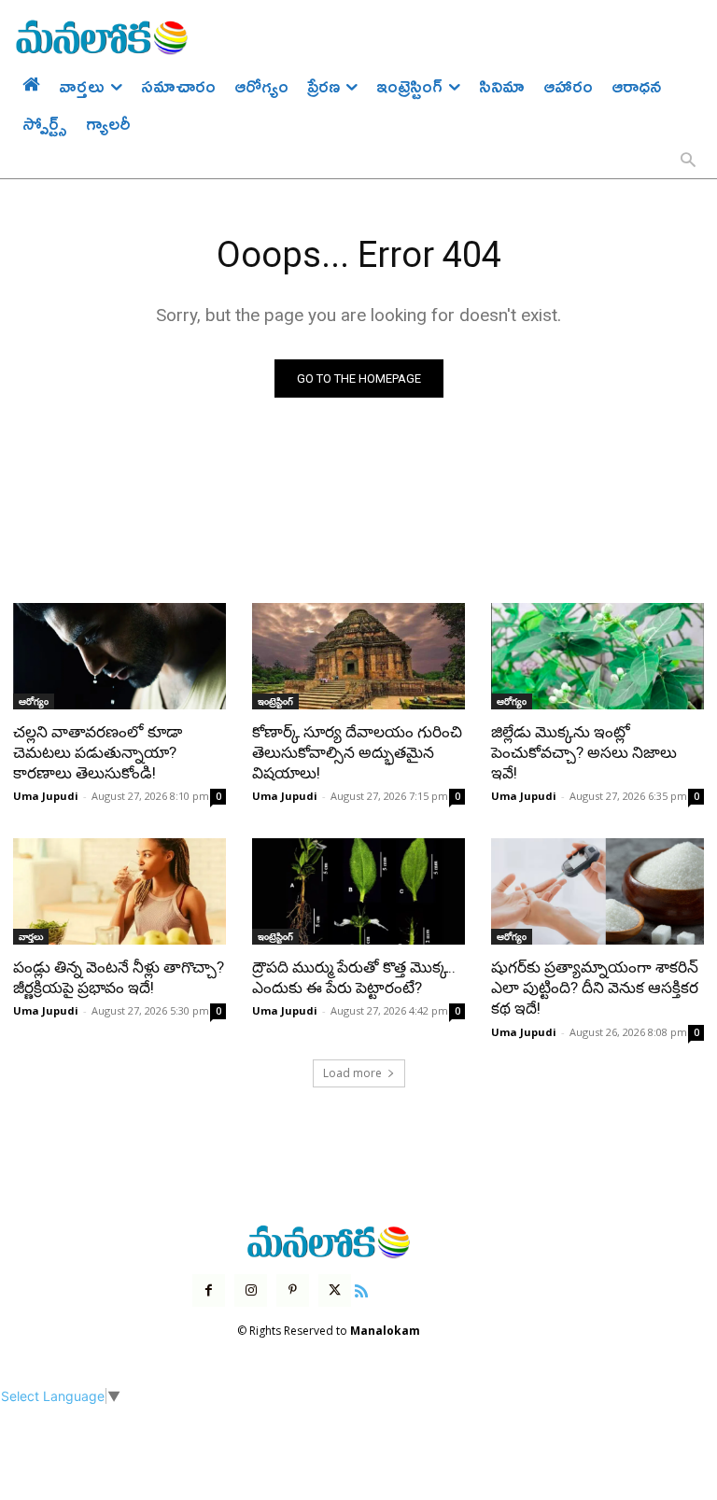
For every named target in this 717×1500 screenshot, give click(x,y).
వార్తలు (31, 936)
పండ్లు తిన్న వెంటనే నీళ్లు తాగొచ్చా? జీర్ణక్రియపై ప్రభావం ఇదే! (118, 977)
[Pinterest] (292, 1290)
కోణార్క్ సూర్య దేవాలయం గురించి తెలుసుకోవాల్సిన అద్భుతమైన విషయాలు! (357, 752)
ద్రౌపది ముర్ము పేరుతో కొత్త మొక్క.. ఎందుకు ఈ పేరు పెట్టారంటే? (354, 977)
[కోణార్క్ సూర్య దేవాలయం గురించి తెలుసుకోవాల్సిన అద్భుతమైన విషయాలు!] (358, 656)
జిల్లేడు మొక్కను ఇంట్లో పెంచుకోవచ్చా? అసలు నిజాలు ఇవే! (584, 752)
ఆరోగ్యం (34, 701)
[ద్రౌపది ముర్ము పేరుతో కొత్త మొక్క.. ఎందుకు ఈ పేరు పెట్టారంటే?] (358, 891)
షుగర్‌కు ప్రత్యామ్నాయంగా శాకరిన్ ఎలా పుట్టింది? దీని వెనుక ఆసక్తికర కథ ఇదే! (594, 987)
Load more (352, 1073)
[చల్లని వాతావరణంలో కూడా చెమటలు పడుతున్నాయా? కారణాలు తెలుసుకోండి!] (119, 656)
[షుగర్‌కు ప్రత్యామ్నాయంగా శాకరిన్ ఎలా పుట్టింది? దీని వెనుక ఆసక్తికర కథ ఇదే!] (597, 891)
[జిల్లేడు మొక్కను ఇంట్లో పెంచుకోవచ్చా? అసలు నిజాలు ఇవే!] (597, 656)
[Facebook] (208, 1290)
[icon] (361, 1289)
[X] (334, 1290)
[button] (688, 161)
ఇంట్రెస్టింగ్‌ (275, 701)
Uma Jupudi (45, 796)
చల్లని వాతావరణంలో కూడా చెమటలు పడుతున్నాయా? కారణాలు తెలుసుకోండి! (97, 752)
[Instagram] (250, 1290)
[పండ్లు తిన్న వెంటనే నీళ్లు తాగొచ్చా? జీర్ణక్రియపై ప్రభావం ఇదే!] (119, 891)
